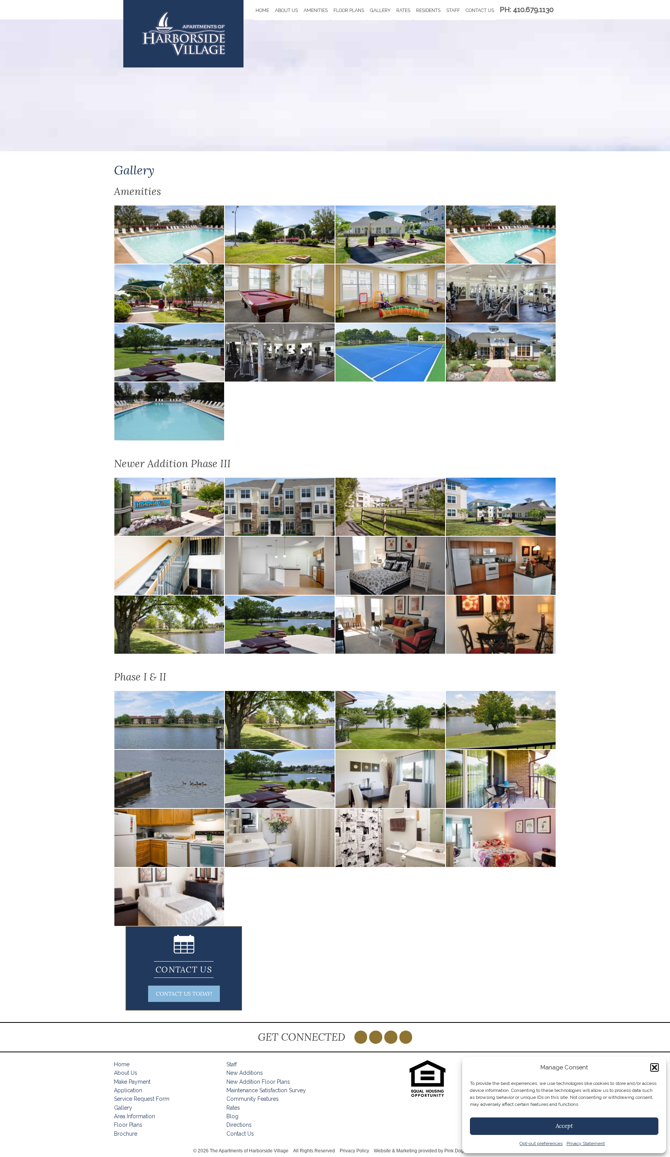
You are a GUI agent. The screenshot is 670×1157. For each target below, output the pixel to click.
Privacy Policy (354, 1151)
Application (128, 1090)
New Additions (244, 1073)
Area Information (134, 1116)
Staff (453, 10)
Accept (564, 1125)
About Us (286, 10)
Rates (403, 10)
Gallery (380, 10)
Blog (232, 1116)
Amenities (316, 10)
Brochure (125, 1134)
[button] (654, 1067)
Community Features (252, 1099)
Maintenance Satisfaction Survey (266, 1090)
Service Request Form (141, 1099)
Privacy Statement (585, 1143)
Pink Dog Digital (461, 1151)
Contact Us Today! (184, 993)
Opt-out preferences (541, 1143)
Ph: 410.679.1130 (527, 9)
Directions (239, 1125)
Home (262, 10)
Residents (428, 10)
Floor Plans (348, 10)
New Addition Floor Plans (258, 1082)
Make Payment (132, 1082)
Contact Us (480, 10)
